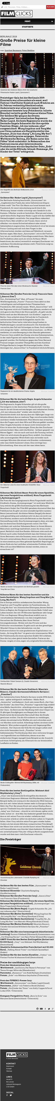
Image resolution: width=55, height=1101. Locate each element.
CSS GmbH (10, 1087)
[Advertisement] (16, 1029)
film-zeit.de (10, 1082)
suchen (50, 7)
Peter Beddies (28, 50)
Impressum (10, 1066)
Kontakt (11, 1064)
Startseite (27, 27)
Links (9, 1077)
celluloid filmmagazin (13, 1084)
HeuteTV (9, 1079)
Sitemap (9, 1071)
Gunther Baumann (13, 50)
